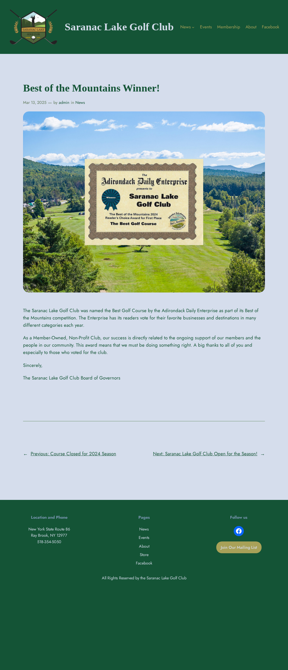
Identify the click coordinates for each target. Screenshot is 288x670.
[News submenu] (193, 27)
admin (64, 102)
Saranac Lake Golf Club (119, 27)
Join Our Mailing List (239, 547)
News (80, 102)
